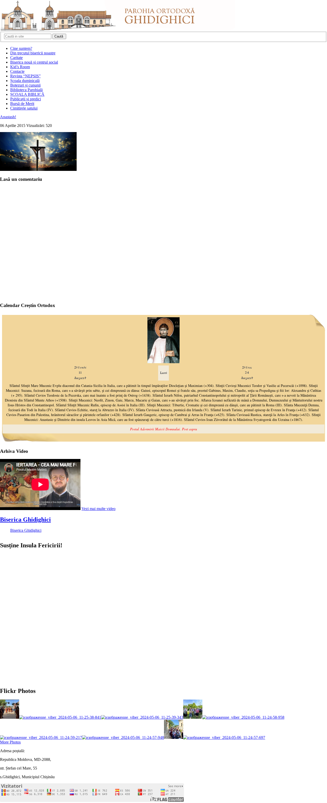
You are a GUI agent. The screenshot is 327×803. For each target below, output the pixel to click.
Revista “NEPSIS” (25, 76)
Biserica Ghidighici (25, 519)
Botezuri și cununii (25, 85)
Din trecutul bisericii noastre (32, 53)
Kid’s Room (20, 67)
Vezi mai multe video (98, 508)
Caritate (16, 57)
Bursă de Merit (22, 103)
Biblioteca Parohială (26, 90)
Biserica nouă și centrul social (34, 62)
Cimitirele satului (24, 108)
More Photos (10, 742)
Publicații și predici (25, 99)
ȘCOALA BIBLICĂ (27, 94)
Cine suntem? (21, 48)
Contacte (17, 71)
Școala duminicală (25, 80)
